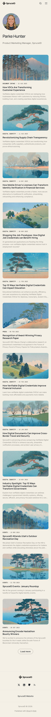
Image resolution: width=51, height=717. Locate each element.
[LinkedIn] (24, 685)
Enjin (34, 711)
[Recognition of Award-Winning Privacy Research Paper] (26, 325)
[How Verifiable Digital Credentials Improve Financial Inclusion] (26, 374)
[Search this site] (40, 3)
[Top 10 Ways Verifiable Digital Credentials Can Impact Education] (26, 275)
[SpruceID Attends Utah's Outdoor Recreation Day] (26, 526)
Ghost (28, 711)
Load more (25, 651)
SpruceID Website (25, 696)
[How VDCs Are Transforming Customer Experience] (26, 77)
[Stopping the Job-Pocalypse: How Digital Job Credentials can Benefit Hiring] (26, 225)
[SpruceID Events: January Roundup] (26, 574)
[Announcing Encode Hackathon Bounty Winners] (26, 621)
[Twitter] (18, 685)
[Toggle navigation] (46, 3)
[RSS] (34, 685)
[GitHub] (29, 685)
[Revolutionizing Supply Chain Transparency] (26, 126)
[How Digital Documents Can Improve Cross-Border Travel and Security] (26, 423)
